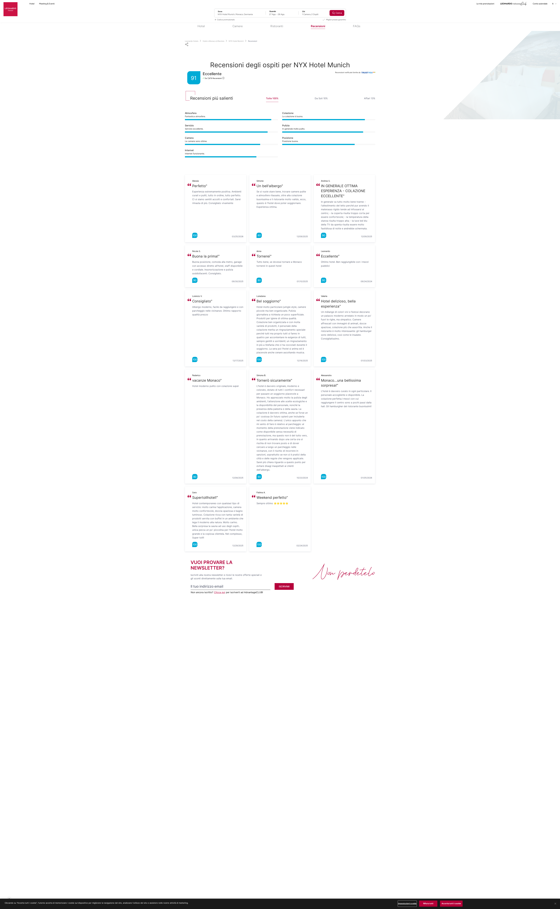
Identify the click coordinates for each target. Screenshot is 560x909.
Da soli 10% (321, 98)
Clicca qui (219, 592)
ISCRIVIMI (284, 586)
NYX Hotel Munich (236, 41)
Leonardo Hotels (191, 41)
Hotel (31, 3)
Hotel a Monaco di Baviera (213, 41)
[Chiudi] (555, 903)
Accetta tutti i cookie (451, 903)
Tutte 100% (272, 98)
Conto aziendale (540, 3)
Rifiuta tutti (428, 903)
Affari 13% (369, 98)
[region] (280, 904)
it (553, 3)
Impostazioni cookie (407, 903)
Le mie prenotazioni (485, 3)
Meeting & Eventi (47, 3)
